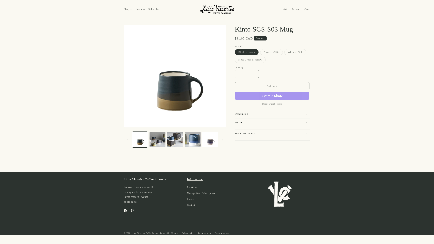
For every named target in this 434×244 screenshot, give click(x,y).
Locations (192, 187)
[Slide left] (127, 139)
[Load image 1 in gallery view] (140, 139)
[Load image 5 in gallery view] (210, 139)
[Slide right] (222, 139)
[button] (128, 9)
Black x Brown (248, 53)
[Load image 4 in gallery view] (192, 139)
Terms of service (222, 233)
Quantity (239, 67)
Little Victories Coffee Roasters (146, 233)
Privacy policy (204, 233)
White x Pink (297, 53)
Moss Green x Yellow (252, 60)
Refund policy (188, 233)
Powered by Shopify (169, 233)
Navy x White (273, 53)
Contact (191, 205)
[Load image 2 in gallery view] (157, 139)
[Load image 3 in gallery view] (175, 139)
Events (190, 199)
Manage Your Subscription (201, 193)
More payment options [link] (272, 104)
